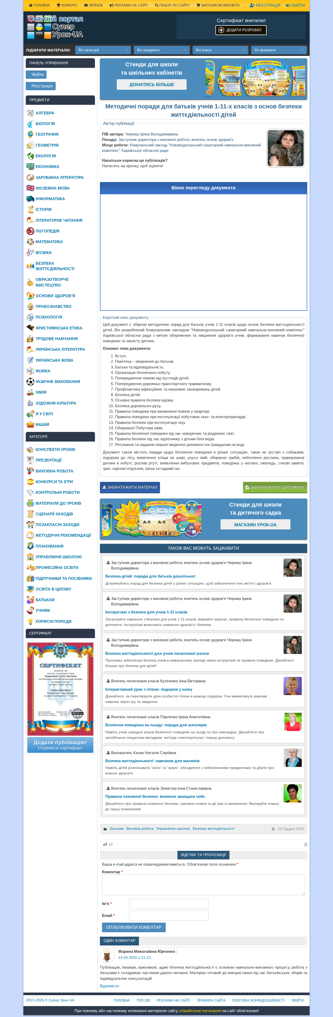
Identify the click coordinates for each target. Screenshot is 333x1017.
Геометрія (47, 145)
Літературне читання (59, 220)
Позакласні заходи (57, 524)
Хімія (41, 392)
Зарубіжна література (60, 177)
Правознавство (54, 306)
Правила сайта (211, 1000)
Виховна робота (140, 828)
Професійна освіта (57, 567)
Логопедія (47, 231)
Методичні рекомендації (63, 535)
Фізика (43, 371)
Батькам (117, 828)
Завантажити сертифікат (277, 487)
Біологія (45, 123)
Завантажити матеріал (131, 487)
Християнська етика (59, 328)
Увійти (297, 5)
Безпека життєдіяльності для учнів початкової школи (157, 653)
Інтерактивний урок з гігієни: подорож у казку (148, 689)
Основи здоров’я (55, 296)
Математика (49, 241)
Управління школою (173, 828)
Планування (49, 546)
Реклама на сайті (130, 5)
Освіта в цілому (53, 589)
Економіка (47, 166)
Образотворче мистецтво (52, 282)
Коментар (112, 872)
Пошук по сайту (174, 5)
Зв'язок (95, 5)
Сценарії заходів (54, 514)
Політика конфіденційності (258, 1000)
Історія (44, 209)
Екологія (46, 156)
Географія (47, 134)
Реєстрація (267, 5)
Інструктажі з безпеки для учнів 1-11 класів (146, 612)
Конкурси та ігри (54, 482)
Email (108, 915)
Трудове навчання (57, 338)
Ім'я (107, 903)
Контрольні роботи (58, 492)
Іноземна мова (53, 188)
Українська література (60, 349)
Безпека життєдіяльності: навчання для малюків (152, 761)
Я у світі (44, 414)
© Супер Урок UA (50, 1000)
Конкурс (69, 5)
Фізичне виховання (58, 381)
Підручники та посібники (64, 578)
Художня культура (56, 403)
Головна (41, 5)
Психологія (49, 317)
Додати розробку (244, 30)
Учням (43, 610)
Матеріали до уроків (58, 503)
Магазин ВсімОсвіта (220, 5)
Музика (44, 252)
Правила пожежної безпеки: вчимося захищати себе (155, 796)
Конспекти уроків (55, 449)
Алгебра (45, 113)
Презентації (48, 460)
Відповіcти (109, 986)
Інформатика (50, 199)
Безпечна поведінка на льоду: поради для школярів (156, 725)
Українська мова (54, 360)
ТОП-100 (143, 1000)
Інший (42, 424)
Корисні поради (54, 621)
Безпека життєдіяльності (213, 828)
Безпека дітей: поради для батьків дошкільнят (150, 576)
